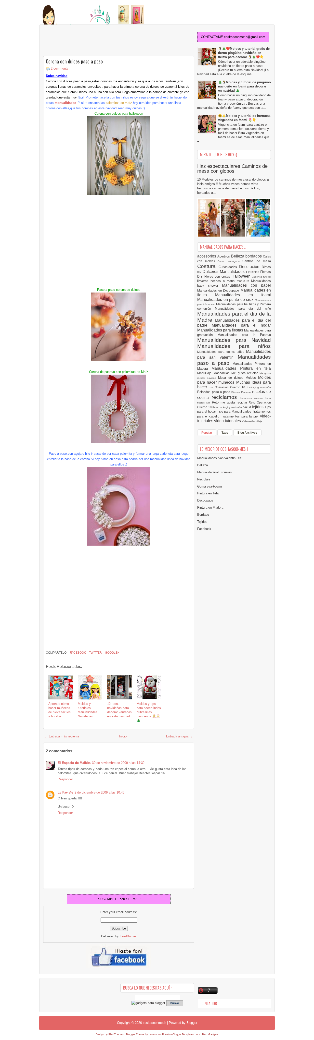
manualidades (65, 103)
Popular (206, 432)
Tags (225, 432)
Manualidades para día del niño (243, 308)
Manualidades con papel (246, 285)
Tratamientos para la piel (240, 416)
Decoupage (205, 500)
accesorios (207, 256)
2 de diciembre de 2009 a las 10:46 (99, 792)
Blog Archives (247, 432)
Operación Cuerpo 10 (231, 387)
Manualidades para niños (234, 346)
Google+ (111, 652)
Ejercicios (253, 271)
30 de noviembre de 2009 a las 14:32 (118, 763)
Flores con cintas (218, 276)
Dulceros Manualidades (224, 271)
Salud (247, 407)
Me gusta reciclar (245, 373)
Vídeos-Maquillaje (252, 421)
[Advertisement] (82, 40)
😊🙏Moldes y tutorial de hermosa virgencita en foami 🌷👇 (244, 118)
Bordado (203, 514)
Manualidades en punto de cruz (226, 299)
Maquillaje (205, 373)
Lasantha (154, 1034)
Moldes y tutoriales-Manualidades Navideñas (87, 710)
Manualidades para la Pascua (244, 335)
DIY (200, 272)
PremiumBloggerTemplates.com (181, 1034)
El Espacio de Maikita (74, 763)
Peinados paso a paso (214, 392)
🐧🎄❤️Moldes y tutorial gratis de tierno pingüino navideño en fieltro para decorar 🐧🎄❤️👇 (244, 53)
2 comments (59, 68)
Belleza (238, 256)
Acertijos (224, 256)
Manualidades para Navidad (234, 340)
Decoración (250, 267)
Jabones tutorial (261, 276)
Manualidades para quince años (221, 351)
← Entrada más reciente (62, 736)
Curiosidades (229, 267)
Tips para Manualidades (234, 411)
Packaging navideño (259, 387)
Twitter (95, 652)
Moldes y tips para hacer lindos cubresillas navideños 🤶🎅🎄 (149, 712)
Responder (65, 779)
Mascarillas (222, 373)
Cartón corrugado (230, 261)
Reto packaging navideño (227, 407)
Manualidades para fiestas (220, 330)
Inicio (123, 736)
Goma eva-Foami (209, 486)
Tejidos (202, 522)
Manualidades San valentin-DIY (219, 458)
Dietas (266, 267)
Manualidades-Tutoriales (214, 472)
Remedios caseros (253, 398)
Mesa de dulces (232, 377)
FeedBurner (128, 936)
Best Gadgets (210, 1034)
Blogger (191, 1023)
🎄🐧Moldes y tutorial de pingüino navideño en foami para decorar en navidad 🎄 (244, 86)
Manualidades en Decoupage (218, 290)
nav (211, 387)
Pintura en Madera (210, 507)
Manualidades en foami (243, 295)
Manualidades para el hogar (241, 325)
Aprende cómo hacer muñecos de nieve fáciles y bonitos (59, 710)
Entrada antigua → (179, 736)
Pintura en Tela (208, 493)
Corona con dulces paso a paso (74, 61)
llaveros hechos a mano (217, 281)
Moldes (252, 377)
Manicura (244, 280)
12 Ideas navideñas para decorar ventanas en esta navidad (119, 710)
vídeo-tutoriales (228, 421)
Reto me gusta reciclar (230, 402)
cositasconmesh (154, 1023)
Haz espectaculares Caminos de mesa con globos (232, 168)
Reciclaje (203, 479)
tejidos (258, 407)
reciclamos (225, 397)
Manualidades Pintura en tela (241, 368)
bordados (254, 256)
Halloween (242, 276)
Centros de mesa (256, 261)
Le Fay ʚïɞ (65, 792)
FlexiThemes (116, 1034)
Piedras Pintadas (241, 392)
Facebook (77, 652)
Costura (208, 266)
